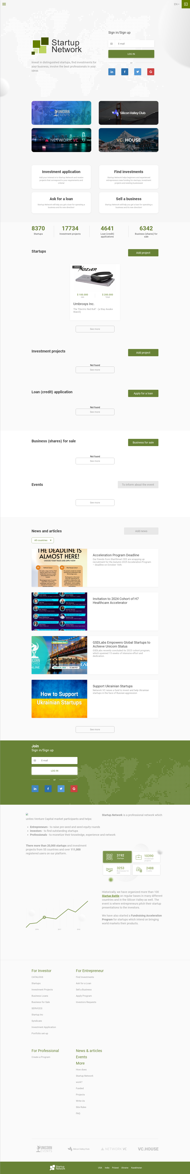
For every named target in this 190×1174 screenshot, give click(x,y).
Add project (143, 252)
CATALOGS (37, 977)
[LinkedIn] (111, 71)
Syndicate (37, 1020)
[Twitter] (137, 71)
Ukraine (124, 1167)
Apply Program (84, 995)
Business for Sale (41, 1002)
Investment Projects (42, 989)
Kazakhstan (136, 1167)
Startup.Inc (37, 1014)
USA (100, 1167)
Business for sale (143, 442)
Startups (36, 983)
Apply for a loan (143, 393)
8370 (38, 228)
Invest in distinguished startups (51, 62)
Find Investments (85, 977)
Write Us (80, 1100)
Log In (131, 54)
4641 (107, 228)
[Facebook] (124, 71)
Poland (115, 1167)
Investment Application (44, 1027)
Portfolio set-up (40, 1033)
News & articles (89, 1051)
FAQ (78, 1113)
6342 (146, 228)
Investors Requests (86, 1002)
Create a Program (41, 1057)
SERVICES (37, 1008)
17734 (70, 228)
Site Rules (81, 1107)
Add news (141, 531)
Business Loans (40, 995)
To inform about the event (138, 484)
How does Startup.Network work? (84, 1075)
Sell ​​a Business (84, 989)
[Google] (150, 71)
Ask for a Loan (83, 983)
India (107, 1167)
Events (81, 1057)
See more (95, 329)
